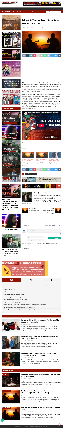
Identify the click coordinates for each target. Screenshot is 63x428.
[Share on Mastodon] (48, 55)
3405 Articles (52, 193)
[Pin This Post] (34, 55)
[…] (57, 330)
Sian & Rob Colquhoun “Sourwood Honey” (9, 161)
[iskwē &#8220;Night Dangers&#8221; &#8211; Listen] (42, 155)
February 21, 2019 (27, 411)
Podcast (52, 9)
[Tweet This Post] (27, 55)
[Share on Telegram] (52, 55)
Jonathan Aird (38, 28)
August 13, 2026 (26, 357)
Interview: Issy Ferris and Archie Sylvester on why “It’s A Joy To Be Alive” (40, 338)
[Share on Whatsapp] (45, 55)
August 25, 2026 (11, 123)
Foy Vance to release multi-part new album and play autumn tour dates (10, 148)
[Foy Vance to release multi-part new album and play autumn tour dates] (11, 241)
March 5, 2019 (26, 395)
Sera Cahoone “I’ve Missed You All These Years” (15, 299)
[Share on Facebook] (24, 55)
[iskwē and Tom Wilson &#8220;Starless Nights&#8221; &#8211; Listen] (28, 155)
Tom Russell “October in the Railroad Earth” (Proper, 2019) (41, 409)
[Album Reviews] (11, 396)
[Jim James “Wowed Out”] (11, 132)
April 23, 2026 (26, 378)
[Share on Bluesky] (56, 55)
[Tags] (31, 280)
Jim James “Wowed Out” (9, 133)
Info (58, 9)
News (2, 9)
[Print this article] (41, 55)
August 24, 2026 (26, 324)
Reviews (8, 9)
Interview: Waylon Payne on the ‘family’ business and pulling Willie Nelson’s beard (39, 354)
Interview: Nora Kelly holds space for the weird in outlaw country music (40, 321)
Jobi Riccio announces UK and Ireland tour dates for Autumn (19, 307)
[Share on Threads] (59, 55)
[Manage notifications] (59, 424)
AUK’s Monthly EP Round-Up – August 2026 (10, 175)
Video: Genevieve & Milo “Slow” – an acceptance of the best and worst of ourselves (24, 304)
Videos (32, 9)
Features (16, 9)
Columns (44, 9)
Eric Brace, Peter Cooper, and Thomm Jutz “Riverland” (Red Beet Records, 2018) (37, 392)
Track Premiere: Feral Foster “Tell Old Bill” (14, 302)
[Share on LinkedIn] (31, 55)
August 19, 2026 (26, 340)
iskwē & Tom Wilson (31, 174)
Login (59, 225)
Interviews (25, 9)
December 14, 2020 (28, 28)
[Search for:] (53, 11)
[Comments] (51, 280)
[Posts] (11, 280)
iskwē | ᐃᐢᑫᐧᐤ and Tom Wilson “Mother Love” (55, 159)
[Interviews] (11, 326)
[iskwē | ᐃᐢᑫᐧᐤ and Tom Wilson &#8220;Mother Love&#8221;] (55, 155)
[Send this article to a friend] (38, 55)
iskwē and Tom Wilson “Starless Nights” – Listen (27, 160)
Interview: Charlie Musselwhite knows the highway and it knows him (40, 375)
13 (33, 411)
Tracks (38, 9)
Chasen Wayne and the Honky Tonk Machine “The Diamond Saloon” (20, 309)
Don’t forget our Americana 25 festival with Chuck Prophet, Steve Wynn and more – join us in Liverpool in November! (10, 118)
